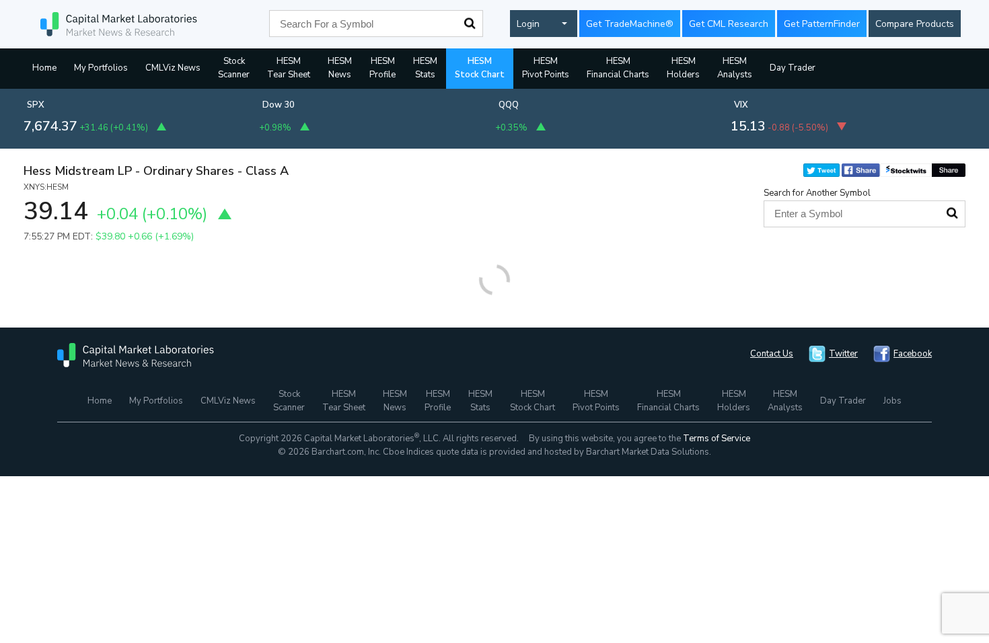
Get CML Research (728, 23)
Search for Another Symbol (817, 193)
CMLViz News (172, 68)
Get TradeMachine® (629, 23)
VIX (741, 105)
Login (528, 23)
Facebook (912, 354)
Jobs (892, 401)
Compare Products (914, 23)
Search (469, 23)
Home (44, 68)
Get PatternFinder (822, 23)
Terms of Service (716, 438)
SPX (35, 105)
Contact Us (771, 354)
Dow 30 (278, 105)
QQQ (509, 105)
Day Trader (792, 68)
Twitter (843, 354)
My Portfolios (101, 68)
